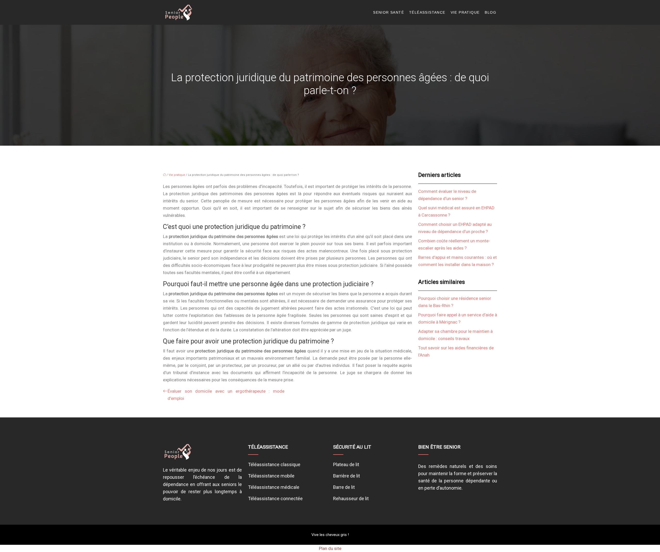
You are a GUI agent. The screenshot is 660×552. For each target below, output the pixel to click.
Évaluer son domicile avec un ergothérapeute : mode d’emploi (226, 395)
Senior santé (388, 12)
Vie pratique (465, 12)
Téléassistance (427, 12)
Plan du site (330, 548)
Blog (490, 12)
